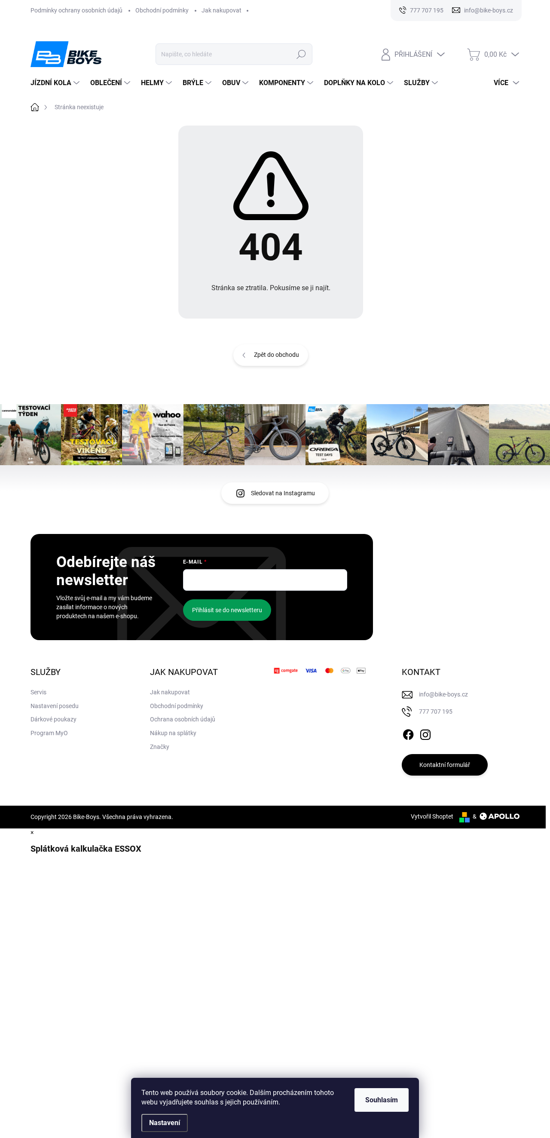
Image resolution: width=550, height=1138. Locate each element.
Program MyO (49, 733)
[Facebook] (408, 733)
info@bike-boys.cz (443, 694)
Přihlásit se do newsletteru (227, 610)
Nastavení (164, 1123)
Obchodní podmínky (162, 10)
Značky (159, 746)
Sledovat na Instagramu (283, 493)
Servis (38, 692)
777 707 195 (435, 711)
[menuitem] (56, 83)
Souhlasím (381, 1100)
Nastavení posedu (55, 705)
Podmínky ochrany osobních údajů (76, 10)
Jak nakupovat (221, 10)
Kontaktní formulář (444, 764)
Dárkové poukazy (53, 719)
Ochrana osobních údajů (182, 719)
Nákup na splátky (173, 733)
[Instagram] (425, 733)
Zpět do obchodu (276, 354)
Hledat (301, 54)
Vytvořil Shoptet (432, 816)
